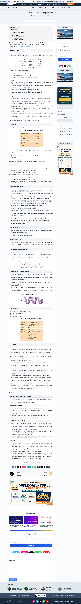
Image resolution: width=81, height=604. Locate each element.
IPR (67, 595)
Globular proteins (15, 30)
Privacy (57, 595)
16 (71, 128)
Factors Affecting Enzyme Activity (19, 36)
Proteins (38, 462)
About (54, 595)
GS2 (59, 7)
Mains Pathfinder (64, 70)
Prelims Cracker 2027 (7, 1)
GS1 (53, 7)
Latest (29, 7)
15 (69, 128)
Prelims (34, 7)
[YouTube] (47, 601)
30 (71, 134)
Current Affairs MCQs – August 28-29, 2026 (33, 589)
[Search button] (56, 21)
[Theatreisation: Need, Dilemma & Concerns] (65, 34)
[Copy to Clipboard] (48, 467)
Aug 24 (23, 1)
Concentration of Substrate (18, 39)
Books (70, 7)
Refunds (64, 595)
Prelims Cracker (40, 4)
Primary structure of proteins (18, 32)
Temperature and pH (17, 38)
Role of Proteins (15, 35)
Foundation (31, 4)
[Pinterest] (24, 467)
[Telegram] (29, 467)
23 (71, 131)
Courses (70, 4)
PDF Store (49, 4)
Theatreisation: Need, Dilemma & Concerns (67, 589)
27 (64, 134)
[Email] (38, 467)
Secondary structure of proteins (18, 33)
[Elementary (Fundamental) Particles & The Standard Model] (16, 520)
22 (69, 131)
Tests (14, 595)
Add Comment (13, 569)
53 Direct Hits (44, 1)
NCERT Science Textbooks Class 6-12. (24, 46)
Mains (48, 7)
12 (62, 128)
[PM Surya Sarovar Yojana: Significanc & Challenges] (9, 589)
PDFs (20, 595)
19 (62, 131)
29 (69, 134)
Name (11, 565)
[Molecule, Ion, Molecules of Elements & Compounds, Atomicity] (46, 520)
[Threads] (43, 467)
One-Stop (24, 4)
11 (60, 128)
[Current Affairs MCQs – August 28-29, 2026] (26, 589)
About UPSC (12, 7)
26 (62, 134)
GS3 (64, 7)
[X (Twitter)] (19, 467)
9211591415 (23, 601)
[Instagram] (34, 601)
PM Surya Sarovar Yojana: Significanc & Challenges (17, 589)
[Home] (31, 15)
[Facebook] (14, 467)
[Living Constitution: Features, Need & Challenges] (43, 589)
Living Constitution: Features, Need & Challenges (50, 589)
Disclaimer (71, 595)
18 (60, 131)
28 (67, 134)
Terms (61, 595)
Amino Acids (25, 462)
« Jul (64, 139)
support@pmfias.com (14, 601)
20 (64, 131)
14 (67, 128)
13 (64, 128)
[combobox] (39, 21)
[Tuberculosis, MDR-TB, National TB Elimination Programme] (31, 520)
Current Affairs (57, 4)
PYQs (41, 7)
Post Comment (13, 579)
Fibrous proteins (14, 29)
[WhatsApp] (34, 467)
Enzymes (32, 462)
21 (67, 131)
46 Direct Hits (61, 1)
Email (34, 565)
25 (60, 134)
